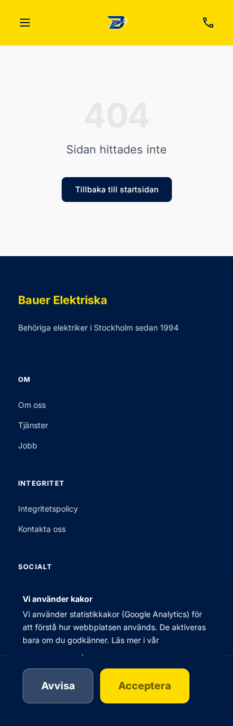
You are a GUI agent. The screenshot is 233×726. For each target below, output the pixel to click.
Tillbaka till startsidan (116, 189)
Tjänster (33, 425)
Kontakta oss (42, 529)
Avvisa (58, 686)
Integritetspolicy (48, 508)
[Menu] (25, 22)
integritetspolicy (52, 652)
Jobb (27, 445)
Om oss (32, 405)
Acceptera (144, 686)
